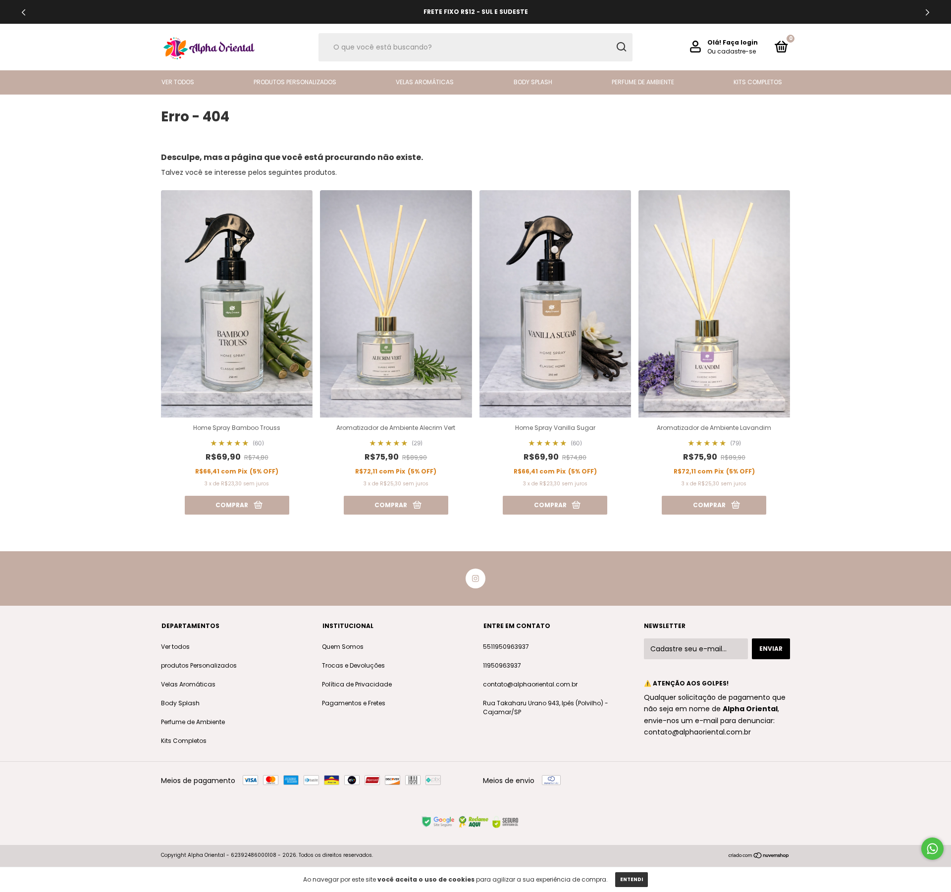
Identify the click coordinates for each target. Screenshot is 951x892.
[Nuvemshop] (759, 856)
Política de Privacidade (357, 684)
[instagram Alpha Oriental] (475, 578)
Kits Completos (758, 82)
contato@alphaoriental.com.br (530, 684)
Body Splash (533, 82)
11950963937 (502, 665)
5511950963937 (506, 646)
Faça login (740, 42)
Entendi (631, 879)
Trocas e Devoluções (353, 665)
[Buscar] (621, 47)
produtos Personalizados (295, 82)
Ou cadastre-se (731, 51)
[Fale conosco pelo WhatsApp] (932, 849)
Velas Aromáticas (425, 82)
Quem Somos (343, 646)
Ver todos (177, 82)
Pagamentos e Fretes (353, 703)
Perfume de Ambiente (643, 82)
